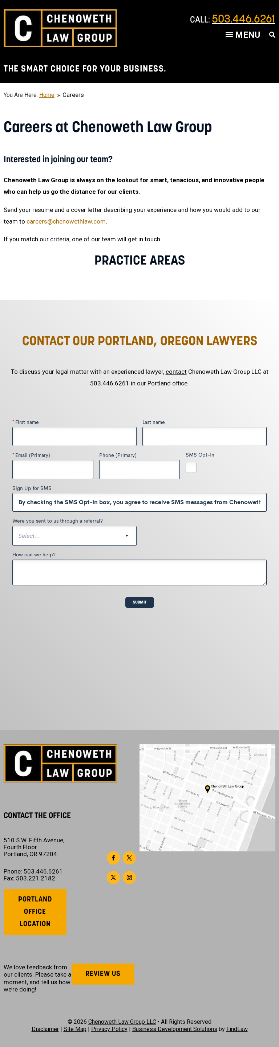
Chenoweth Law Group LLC (122, 1021)
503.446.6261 (243, 19)
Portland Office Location (35, 912)
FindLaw (237, 1029)
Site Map (75, 1029)
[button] (271, 994)
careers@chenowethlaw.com (66, 221)
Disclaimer (45, 1029)
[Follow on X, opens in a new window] (129, 857)
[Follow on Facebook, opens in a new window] (113, 857)
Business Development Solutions (174, 1029)
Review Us (103, 974)
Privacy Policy (109, 1029)
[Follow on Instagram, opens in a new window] (129, 877)
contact (176, 371)
